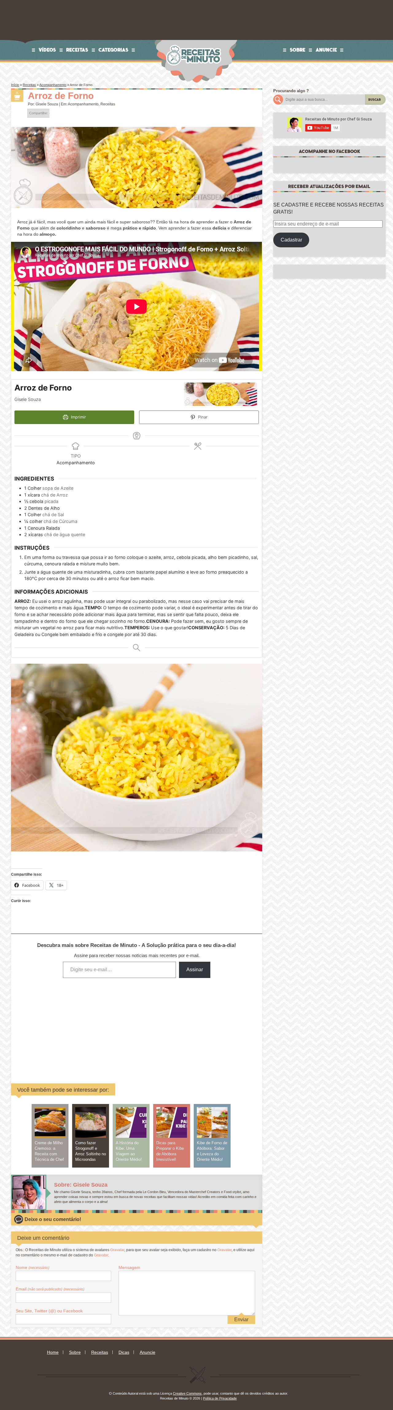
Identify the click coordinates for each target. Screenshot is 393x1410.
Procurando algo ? (291, 90)
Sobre (297, 50)
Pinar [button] (202, 416)
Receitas (77, 50)
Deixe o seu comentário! (53, 1219)
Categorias (114, 50)
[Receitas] (17, 95)
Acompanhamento (52, 85)
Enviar (241, 1319)
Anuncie (326, 50)
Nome (32, 1267)
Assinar (194, 969)
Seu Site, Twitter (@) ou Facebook (49, 1310)
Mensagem (129, 1267)
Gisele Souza (47, 104)
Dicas (124, 1352)
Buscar (374, 99)
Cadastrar (291, 239)
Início (15, 85)
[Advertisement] (90, 1026)
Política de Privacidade (220, 1398)
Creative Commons (187, 1393)
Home (53, 1352)
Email (50, 1288)
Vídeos (47, 50)
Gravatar (117, 1250)
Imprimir (78, 416)
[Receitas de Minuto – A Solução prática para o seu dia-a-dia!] (194, 42)
